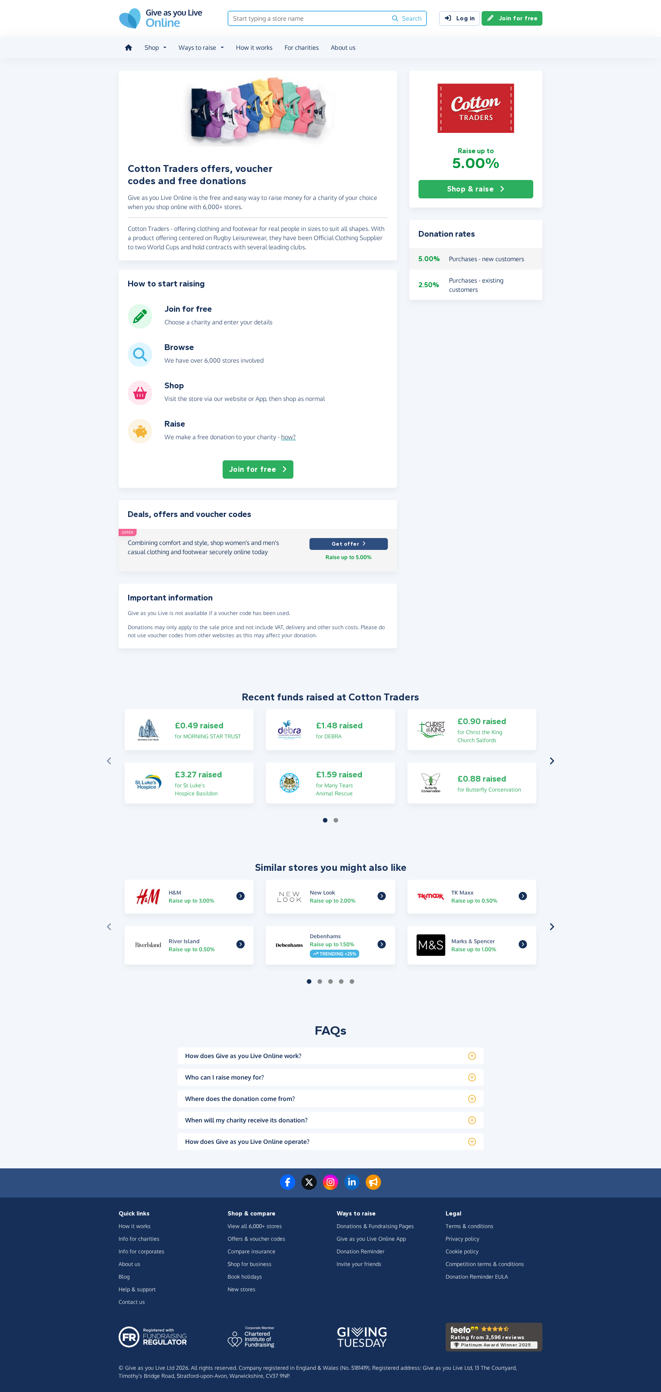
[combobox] (307, 18)
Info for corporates (141, 1251)
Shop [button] (152, 47)
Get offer (346, 544)
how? (288, 437)
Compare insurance (251, 1251)
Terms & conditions (469, 1226)
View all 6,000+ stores (255, 1226)
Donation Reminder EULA (477, 1276)
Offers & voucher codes (256, 1238)
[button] (475, 108)
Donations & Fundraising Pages (375, 1226)
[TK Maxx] (523, 897)
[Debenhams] (382, 945)
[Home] (128, 47)
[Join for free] (140, 325)
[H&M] (240, 897)
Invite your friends (359, 1264)
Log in (465, 18)
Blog (124, 1276)
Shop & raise (470, 189)
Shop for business (250, 1264)
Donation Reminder (360, 1251)
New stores (242, 1289)
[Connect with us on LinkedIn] (352, 1187)
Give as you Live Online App (371, 1238)
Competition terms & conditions (485, 1264)
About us (343, 47)
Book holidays (245, 1276)
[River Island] (240, 945)
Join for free (518, 18)
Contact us (132, 1302)
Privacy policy (462, 1238)
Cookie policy (462, 1251)
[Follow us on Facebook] (287, 1187)
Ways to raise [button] (197, 47)
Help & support (137, 1289)
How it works (254, 47)
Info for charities (139, 1238)
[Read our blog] (373, 1187)
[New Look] (382, 897)
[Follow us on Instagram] (330, 1187)
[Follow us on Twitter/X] (309, 1187)
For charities (302, 47)
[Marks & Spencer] (523, 945)
